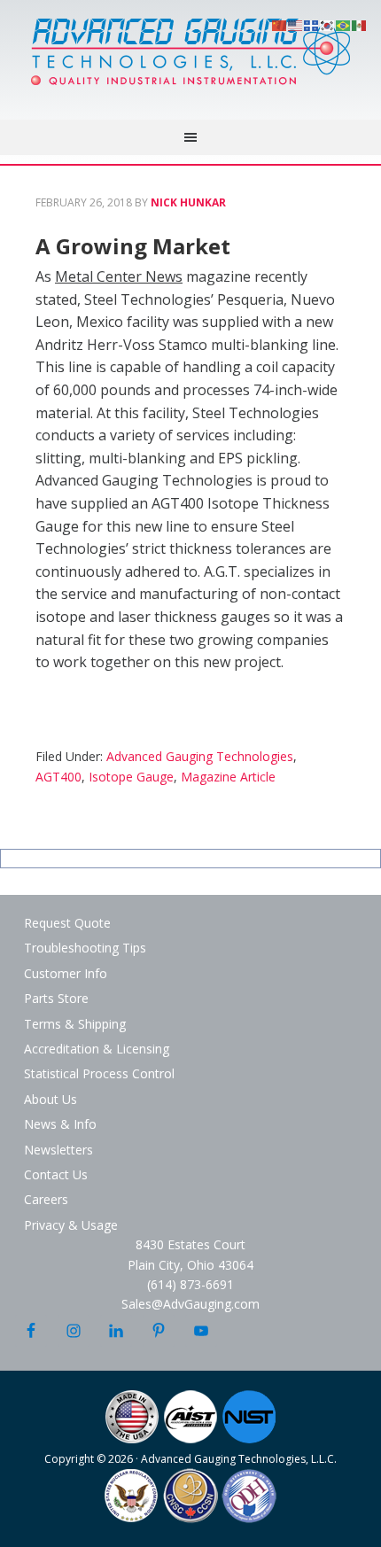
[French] (312, 24)
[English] (296, 24)
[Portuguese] (344, 24)
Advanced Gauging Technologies (190, 62)
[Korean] (328, 24)
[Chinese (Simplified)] (280, 24)
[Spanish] (360, 24)
